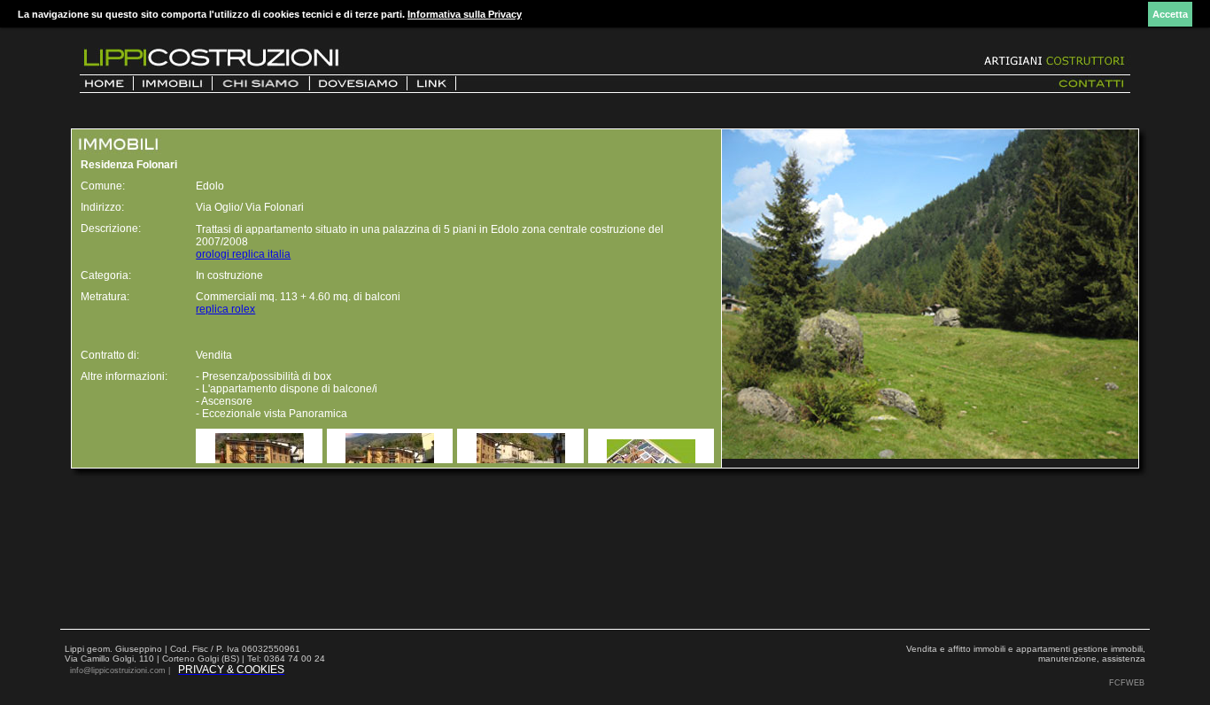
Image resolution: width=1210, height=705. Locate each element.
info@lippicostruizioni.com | (121, 670)
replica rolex (225, 309)
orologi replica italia (243, 254)
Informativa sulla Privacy (464, 14)
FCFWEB (1126, 682)
